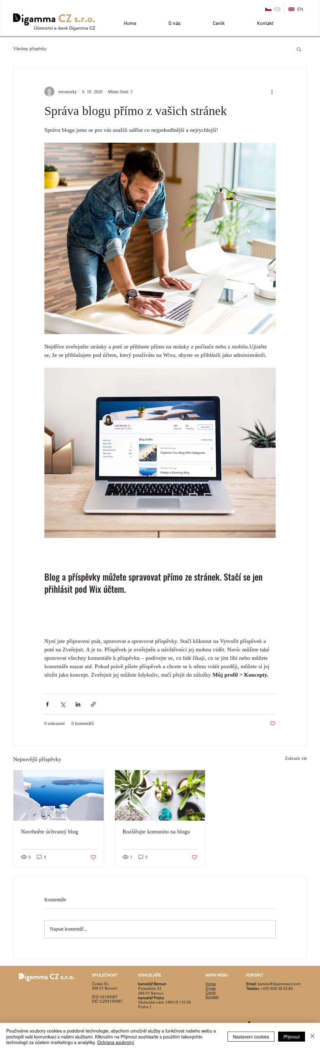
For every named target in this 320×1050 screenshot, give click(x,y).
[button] (299, 48)
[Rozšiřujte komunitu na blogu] (160, 795)
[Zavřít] (312, 1036)
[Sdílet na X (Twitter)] (63, 704)
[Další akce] (272, 91)
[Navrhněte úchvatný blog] (58, 795)
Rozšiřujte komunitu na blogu (156, 831)
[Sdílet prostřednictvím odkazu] (93, 704)
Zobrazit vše (296, 758)
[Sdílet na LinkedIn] (78, 704)
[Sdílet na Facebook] (47, 704)
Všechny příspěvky (30, 48)
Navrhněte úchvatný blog (49, 831)
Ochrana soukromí (115, 1042)
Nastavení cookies (251, 1036)
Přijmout (291, 1036)
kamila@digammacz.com (279, 984)
